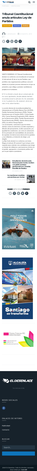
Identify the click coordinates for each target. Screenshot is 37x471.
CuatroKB (24, 469)
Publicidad (6, 426)
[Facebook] (3, 408)
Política (25, 25)
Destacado (7, 25)
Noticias (17, 25)
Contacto (5, 430)
